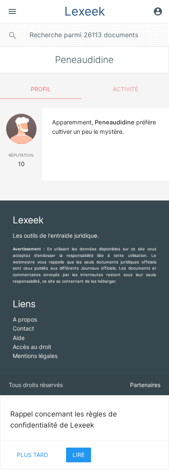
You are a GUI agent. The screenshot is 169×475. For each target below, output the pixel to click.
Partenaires (145, 384)
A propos (25, 319)
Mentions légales (35, 355)
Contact (23, 328)
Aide (19, 337)
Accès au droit (32, 346)
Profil (41, 89)
